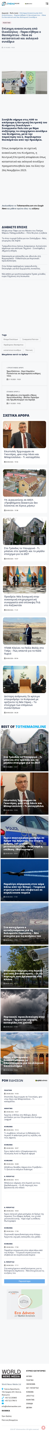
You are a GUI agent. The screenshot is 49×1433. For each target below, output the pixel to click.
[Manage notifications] (43, 1428)
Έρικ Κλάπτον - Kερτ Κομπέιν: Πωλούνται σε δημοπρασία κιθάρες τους (24, 373)
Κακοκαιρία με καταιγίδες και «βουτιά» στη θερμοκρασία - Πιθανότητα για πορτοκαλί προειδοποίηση (21, 258)
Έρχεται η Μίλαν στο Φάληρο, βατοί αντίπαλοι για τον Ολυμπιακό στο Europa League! (23, 1117)
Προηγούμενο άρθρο (16, 368)
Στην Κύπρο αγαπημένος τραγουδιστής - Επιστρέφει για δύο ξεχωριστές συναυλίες (21, 267)
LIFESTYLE (30, 1396)
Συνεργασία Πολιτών (30, 339)
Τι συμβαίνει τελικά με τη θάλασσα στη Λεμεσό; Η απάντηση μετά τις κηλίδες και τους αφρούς (22, 1135)
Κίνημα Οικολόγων (11, 339)
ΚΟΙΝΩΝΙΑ (8, 1126)
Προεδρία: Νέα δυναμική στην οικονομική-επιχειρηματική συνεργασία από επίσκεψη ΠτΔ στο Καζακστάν (22, 601)
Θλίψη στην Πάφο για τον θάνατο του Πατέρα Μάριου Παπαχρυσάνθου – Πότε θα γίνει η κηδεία (24, 231)
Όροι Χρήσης (7, 1416)
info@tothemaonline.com (11, 1406)
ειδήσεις (35, 208)
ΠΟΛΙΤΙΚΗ (8, 1090)
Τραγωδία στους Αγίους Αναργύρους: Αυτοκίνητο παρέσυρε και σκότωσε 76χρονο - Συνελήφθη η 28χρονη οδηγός (24, 248)
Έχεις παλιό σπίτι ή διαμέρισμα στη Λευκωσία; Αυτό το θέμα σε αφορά (20, 1152)
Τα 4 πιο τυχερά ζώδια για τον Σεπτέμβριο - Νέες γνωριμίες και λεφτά (24, 239)
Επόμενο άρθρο (13, 392)
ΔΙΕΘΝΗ (29, 1408)
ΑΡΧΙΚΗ (29, 1376)
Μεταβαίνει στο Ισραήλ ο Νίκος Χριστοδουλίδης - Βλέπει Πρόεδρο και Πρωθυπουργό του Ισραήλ (23, 397)
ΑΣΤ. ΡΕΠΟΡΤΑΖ (32, 1388)
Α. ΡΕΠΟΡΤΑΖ (9, 1176)
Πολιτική (14, 13)
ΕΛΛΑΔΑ (29, 1404)
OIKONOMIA (30, 1384)
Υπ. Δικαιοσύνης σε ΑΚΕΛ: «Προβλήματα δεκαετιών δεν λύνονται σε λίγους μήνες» (21, 502)
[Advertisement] (24, 312)
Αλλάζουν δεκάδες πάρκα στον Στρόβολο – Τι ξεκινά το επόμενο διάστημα (23, 1168)
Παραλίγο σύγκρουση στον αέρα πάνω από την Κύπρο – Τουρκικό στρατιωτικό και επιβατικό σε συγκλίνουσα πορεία (24, 888)
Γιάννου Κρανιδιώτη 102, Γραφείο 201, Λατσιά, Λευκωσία (11, 1392)
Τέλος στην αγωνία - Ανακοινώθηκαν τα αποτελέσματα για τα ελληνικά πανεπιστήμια (24, 1062)
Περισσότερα (24, 1281)
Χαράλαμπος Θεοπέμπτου (13, 345)
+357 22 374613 (11, 1401)
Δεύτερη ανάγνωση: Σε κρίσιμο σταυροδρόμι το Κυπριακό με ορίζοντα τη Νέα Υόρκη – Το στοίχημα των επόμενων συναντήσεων (22, 702)
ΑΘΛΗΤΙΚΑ (8, 1108)
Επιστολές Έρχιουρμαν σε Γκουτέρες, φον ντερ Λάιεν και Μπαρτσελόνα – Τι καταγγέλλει (22, 454)
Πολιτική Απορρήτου (10, 1420)
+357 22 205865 (11, 1398)
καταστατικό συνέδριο (12, 350)
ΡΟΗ (12, 1080)
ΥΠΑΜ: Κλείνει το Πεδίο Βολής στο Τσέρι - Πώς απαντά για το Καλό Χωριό (24, 650)
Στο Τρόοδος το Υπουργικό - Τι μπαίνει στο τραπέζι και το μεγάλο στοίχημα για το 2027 (24, 551)
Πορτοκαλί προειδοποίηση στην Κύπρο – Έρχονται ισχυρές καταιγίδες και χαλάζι (24, 1019)
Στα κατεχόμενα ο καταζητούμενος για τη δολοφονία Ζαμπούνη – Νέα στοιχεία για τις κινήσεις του (22, 932)
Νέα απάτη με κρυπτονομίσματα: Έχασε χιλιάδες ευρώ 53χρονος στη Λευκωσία (24, 275)
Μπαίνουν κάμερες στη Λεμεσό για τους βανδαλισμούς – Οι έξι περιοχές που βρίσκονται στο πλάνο (23, 975)
